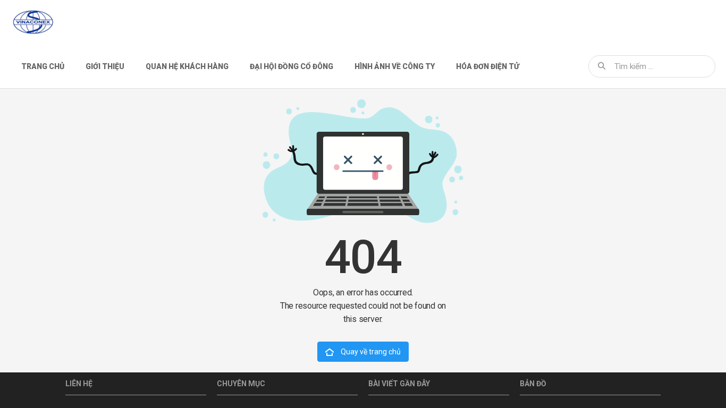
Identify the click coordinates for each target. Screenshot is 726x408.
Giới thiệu (105, 66)
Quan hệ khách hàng (187, 66)
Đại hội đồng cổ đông (291, 66)
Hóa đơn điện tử (487, 66)
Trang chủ (42, 66)
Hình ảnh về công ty (394, 66)
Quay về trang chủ (370, 351)
